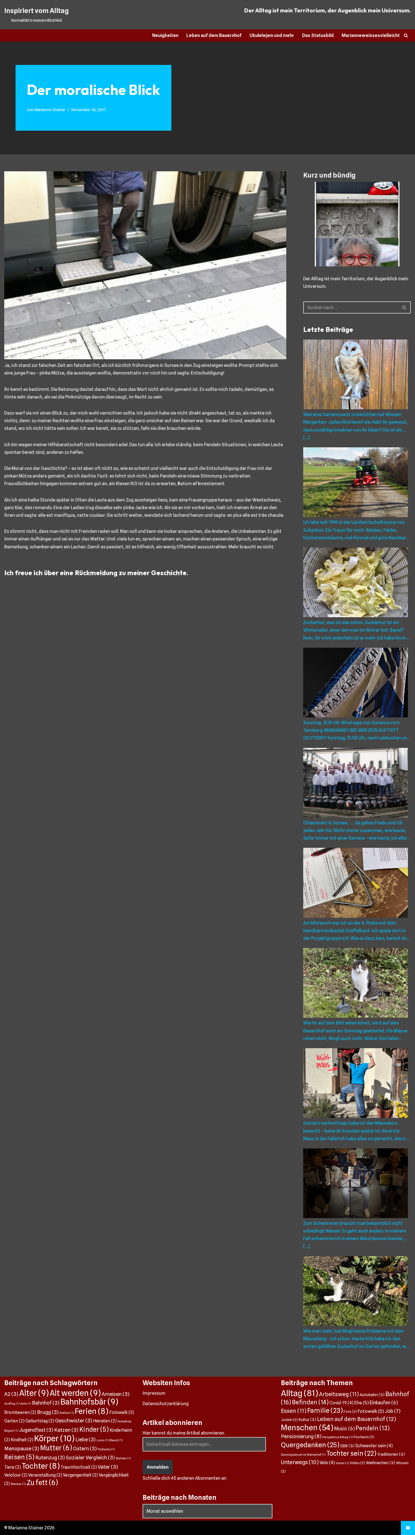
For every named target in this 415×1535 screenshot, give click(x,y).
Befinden (310, 1402)
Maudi (116, 1440)
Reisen (19, 1457)
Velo (327, 1462)
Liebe (85, 1439)
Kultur (307, 1419)
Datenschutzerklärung (166, 1403)
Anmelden (158, 1467)
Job (392, 1411)
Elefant (67, 1413)
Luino (102, 1440)
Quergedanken (310, 1445)
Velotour (15, 1475)
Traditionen (391, 1454)
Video (357, 1463)
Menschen (307, 1427)
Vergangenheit (80, 1475)
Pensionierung (301, 1436)
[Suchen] (406, 35)
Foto (350, 1411)
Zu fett (42, 1482)
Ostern (85, 1448)
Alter (34, 1393)
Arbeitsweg (339, 1394)
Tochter (41, 1465)
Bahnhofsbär (89, 1402)
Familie (325, 1410)
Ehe (361, 1402)
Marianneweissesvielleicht (371, 35)
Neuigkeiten (165, 35)
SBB (347, 1445)
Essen (293, 1410)
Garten (14, 1421)
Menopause (21, 1448)
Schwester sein (374, 1445)
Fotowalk (121, 1412)
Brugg (48, 1412)
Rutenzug (50, 1457)
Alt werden (75, 1393)
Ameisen (116, 1394)
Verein (342, 1463)
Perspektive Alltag (337, 1437)
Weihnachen (380, 1462)
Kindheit (22, 1439)
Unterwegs (300, 1462)
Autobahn (372, 1394)
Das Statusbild (318, 35)
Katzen (66, 1430)
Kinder (94, 1429)
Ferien (91, 1411)
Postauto (106, 1449)
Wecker (18, 1484)
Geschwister (73, 1420)
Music (344, 1428)
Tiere (12, 1467)
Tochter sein (351, 1453)
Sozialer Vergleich (90, 1457)
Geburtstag (39, 1421)
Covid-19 (341, 1402)
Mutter (56, 1448)
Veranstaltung (45, 1475)
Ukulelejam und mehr (272, 35)
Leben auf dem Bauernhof (214, 35)
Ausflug (11, 1403)
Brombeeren (20, 1412)
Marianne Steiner (50, 109)
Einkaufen (384, 1402)
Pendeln (372, 1428)
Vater (108, 1467)
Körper (54, 1438)
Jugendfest (36, 1430)
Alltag (299, 1393)
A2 (11, 1394)
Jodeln (289, 1420)
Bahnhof (46, 1403)
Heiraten (105, 1421)
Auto (25, 1403)
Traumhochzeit (79, 1467)
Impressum (154, 1393)
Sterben (123, 1458)
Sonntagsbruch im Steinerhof (303, 1455)
